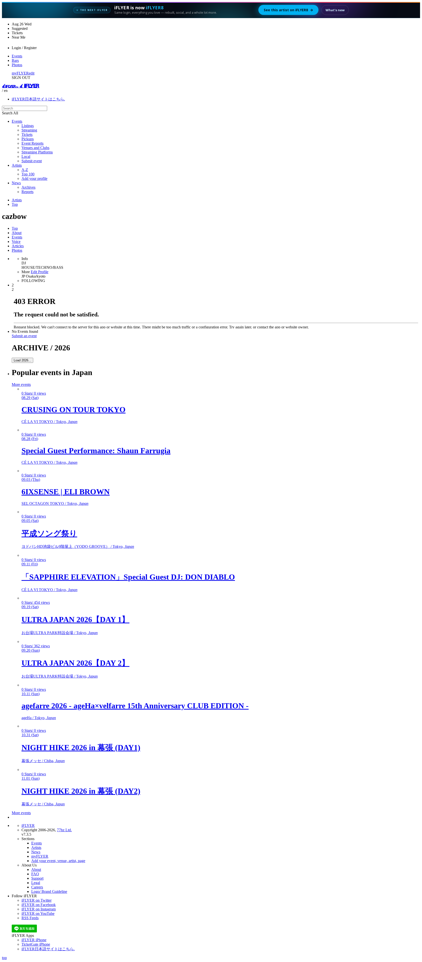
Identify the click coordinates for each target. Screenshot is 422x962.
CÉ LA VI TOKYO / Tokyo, (49, 422)
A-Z (24, 170)
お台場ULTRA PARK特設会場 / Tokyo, (59, 633)
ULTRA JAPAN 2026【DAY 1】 (75, 619)
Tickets (26, 134)
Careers (37, 887)
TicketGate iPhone (35, 944)
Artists (17, 165)
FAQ (35, 874)
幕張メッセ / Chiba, (43, 761)
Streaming (29, 130)
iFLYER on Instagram (38, 909)
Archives (28, 187)
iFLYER (28, 825)
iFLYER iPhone (33, 940)
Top (15, 204)
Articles (18, 246)
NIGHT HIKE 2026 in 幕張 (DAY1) (80, 747)
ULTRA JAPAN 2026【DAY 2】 (75, 663)
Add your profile (34, 178)
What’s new (335, 10)
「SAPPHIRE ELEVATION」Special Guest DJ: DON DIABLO (128, 577)
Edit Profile (39, 272)
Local (25, 156)
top (4, 958)
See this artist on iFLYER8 (288, 10)
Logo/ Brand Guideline (49, 891)
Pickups (27, 139)
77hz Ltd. (64, 830)
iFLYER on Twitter (36, 900)
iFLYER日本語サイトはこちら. (38, 99)
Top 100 (27, 174)
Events (17, 56)
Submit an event (24, 336)
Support (37, 878)
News (16, 183)
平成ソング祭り (49, 533)
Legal (35, 883)
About (16, 233)
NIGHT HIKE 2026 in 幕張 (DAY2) (80, 791)
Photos (17, 65)
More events (21, 384)
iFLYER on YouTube (37, 913)
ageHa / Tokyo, (38, 718)
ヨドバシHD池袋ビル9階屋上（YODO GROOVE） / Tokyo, (77, 546)
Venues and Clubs (35, 148)
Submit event (31, 161)
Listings (27, 126)
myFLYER (20, 73)
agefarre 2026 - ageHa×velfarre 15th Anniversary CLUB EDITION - (135, 705)
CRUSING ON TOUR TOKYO (73, 409)
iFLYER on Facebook (38, 905)
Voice (16, 241)
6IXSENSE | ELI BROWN (65, 491)
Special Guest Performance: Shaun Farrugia (95, 450)
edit (31, 73)
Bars (15, 60)
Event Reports (32, 143)
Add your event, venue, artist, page (58, 861)
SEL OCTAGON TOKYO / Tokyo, (54, 503)
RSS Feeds (30, 918)
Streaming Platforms (37, 152)
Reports (27, 192)
